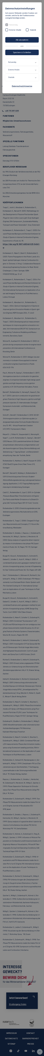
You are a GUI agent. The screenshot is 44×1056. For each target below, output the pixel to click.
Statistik (33, 30)
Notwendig (13, 25)
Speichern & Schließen (22, 52)
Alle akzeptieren (22, 40)
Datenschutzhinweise (22, 86)
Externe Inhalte (15, 30)
